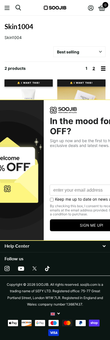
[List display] (103, 68)
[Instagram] (7, 268)
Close (55, 246)
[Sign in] (91, 8)
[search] (18, 7)
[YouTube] (21, 269)
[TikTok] (47, 268)
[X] (34, 268)
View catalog (8, 7)
